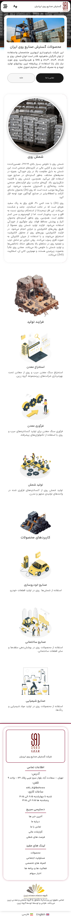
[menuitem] (43, 914)
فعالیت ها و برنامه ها (35, 868)
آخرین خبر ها (35, 816)
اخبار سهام (35, 873)
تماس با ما (35, 827)
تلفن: (35, 783)
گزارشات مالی (35, 832)
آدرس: (35, 774)
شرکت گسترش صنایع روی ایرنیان (35, 757)
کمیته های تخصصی (35, 863)
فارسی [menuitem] (25, 914)
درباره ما (35, 822)
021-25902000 (35, 788)
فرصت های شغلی (35, 837)
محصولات (35, 853)
